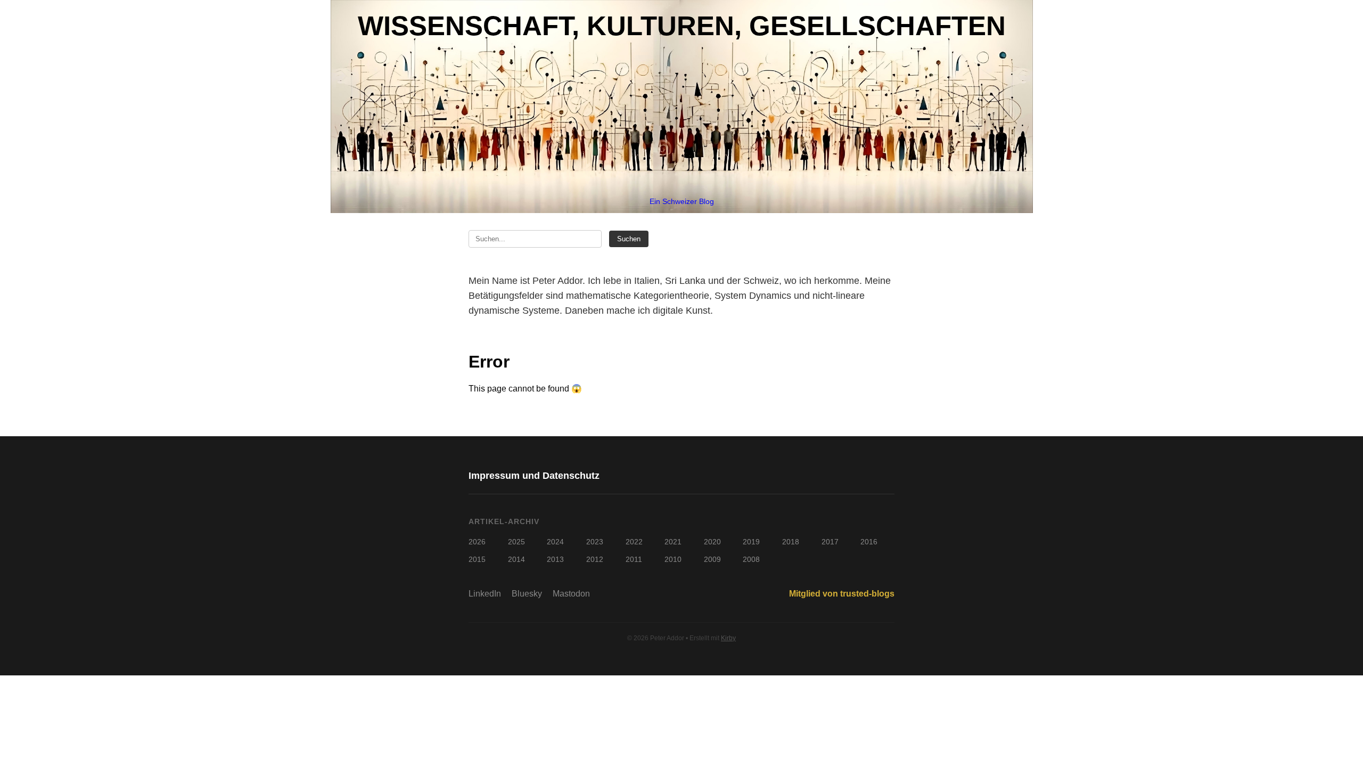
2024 (555, 541)
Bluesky (527, 593)
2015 (477, 559)
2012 (594, 559)
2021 (673, 541)
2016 (868, 541)
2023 (594, 541)
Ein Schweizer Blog (682, 201)
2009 (712, 559)
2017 (830, 541)
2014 (516, 559)
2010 (673, 559)
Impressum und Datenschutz (534, 475)
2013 (555, 559)
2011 (634, 559)
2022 (634, 541)
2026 (477, 541)
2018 (790, 541)
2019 (751, 541)
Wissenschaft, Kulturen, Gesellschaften (682, 26)
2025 (516, 541)
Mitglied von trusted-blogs (841, 593)
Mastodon (571, 593)
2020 (712, 541)
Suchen (629, 239)
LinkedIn (485, 593)
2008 (751, 559)
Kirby (728, 638)
